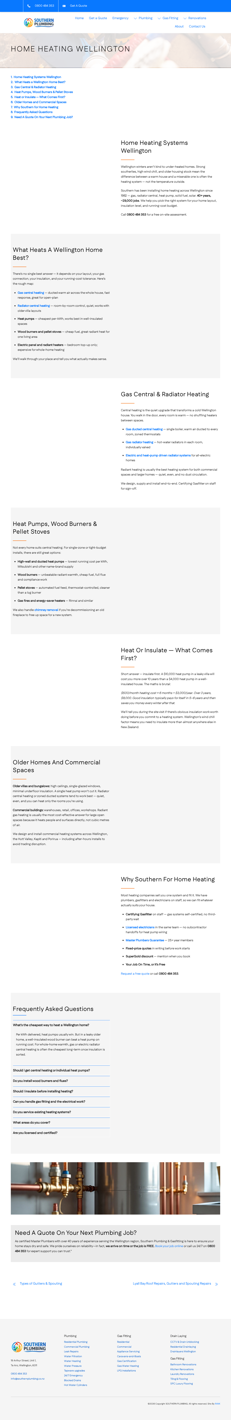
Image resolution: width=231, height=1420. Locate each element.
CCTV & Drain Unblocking (184, 1342)
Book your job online (169, 1246)
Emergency (120, 18)
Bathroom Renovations (183, 1364)
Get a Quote (98, 18)
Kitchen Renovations (181, 1369)
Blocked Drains (72, 1380)
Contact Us (197, 26)
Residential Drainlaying (183, 1347)
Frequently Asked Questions (33, 112)
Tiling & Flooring (179, 1379)
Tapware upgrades (74, 1371)
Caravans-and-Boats (129, 1356)
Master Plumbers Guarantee (145, 940)
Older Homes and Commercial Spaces (40, 102)
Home (79, 18)
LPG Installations (126, 1371)
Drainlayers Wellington (183, 1351)
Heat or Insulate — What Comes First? (39, 97)
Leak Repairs (71, 1351)
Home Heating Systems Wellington (37, 77)
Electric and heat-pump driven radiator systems (158, 455)
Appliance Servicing (128, 1351)
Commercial (124, 1347)
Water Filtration (73, 1356)
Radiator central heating (34, 306)
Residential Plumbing (75, 1342)
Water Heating (72, 1361)
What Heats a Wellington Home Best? (40, 82)
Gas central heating (31, 293)
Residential (123, 1342)
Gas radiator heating (139, 442)
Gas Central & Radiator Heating (35, 87)
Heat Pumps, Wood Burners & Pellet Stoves (43, 92)
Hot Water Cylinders (75, 1385)
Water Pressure (73, 1366)
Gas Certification (126, 1361)
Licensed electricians (140, 927)
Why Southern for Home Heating (36, 107)
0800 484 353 (19, 1374)
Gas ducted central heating (144, 429)
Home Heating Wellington (70, 49)
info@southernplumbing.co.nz (27, 1379)
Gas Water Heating (128, 1366)
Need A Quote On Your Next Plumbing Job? (43, 117)
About (179, 26)
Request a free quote (135, 974)
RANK (217, 1403)
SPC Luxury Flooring (181, 1384)
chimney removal (46, 610)
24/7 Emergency (73, 1375)
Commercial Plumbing (76, 1347)
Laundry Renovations (182, 1374)
